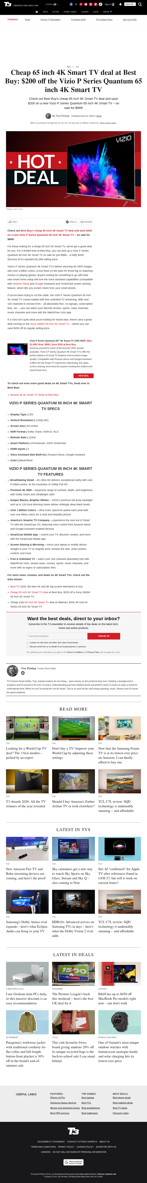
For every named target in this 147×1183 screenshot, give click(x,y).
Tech (45, 11)
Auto (96, 11)
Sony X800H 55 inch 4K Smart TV (49, 323)
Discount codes (121, 1113)
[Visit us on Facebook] (71, 4)
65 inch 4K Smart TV (37, 602)
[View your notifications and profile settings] (120, 4)
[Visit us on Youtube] (86, 4)
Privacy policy (66, 1147)
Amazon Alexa (21, 283)
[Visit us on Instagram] (90, 4)
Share (14, 222)
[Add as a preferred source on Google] (73, 1162)
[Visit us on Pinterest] (81, 4)
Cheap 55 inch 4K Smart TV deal (29, 592)
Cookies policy (85, 1147)
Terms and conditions (43, 1147)
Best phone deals (122, 1097)
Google (39, 283)
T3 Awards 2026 (78, 19)
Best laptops (88, 1097)
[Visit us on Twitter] (76, 4)
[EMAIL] (23, 673)
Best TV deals (120, 1108)
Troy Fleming (62, 116)
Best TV (15, 586)
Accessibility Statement (51, 1142)
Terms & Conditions (75, 652)
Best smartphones (91, 1108)
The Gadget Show (104, 19)
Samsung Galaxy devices (63, 1103)
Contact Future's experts (82, 1142)
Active (55, 11)
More (106, 11)
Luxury (85, 11)
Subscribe (129, 4)
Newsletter (88, 222)
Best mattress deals (123, 1103)
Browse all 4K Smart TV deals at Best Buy (34, 394)
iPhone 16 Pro (57, 1097)
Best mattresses (90, 1113)
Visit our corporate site (106, 1174)
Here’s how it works (108, 123)
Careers (45, 1152)
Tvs (77, 67)
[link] (17, 350)
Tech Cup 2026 (130, 19)
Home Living (70, 11)
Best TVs (86, 1103)
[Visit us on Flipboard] (95, 4)
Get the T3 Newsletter (50, 19)
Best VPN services (59, 1113)
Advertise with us (106, 1147)
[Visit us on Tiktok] (100, 4)
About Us (104, 1142)
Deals (27, 19)
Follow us (73, 222)
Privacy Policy (93, 652)
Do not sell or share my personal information (79, 1152)
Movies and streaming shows (65, 1108)
